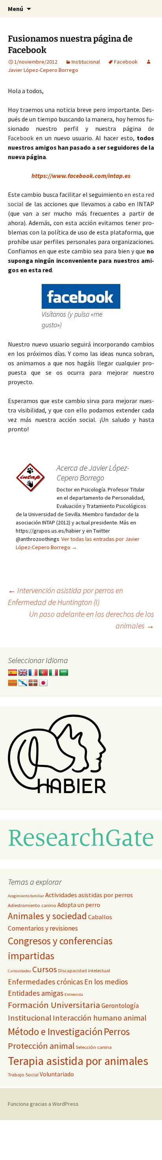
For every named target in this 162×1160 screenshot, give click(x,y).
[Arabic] (63, 673)
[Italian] (53, 673)
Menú (15, 9)
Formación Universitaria (54, 1004)
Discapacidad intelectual (84, 970)
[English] (23, 673)
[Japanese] (43, 683)
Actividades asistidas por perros (89, 895)
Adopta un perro (78, 905)
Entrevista (73, 994)
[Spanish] (12, 673)
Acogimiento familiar (26, 895)
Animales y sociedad (47, 916)
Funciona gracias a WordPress (43, 1103)
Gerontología (120, 1005)
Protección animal (41, 1045)
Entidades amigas (35, 993)
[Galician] (23, 683)
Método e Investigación (55, 1031)
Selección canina (94, 1047)
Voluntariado (57, 1074)
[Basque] (33, 683)
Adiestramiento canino (32, 905)
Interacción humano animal (100, 1018)
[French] (33, 673)
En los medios (106, 981)
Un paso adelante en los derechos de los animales (91, 619)
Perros (117, 1031)
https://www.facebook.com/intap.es (81, 176)
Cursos (44, 969)
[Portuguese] (43, 673)
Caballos (100, 917)
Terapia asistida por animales (78, 1061)
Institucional (86, 61)
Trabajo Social (23, 1075)
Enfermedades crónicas (45, 981)
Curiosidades (19, 970)
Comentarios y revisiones (43, 928)
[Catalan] (12, 683)
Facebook (126, 61)
